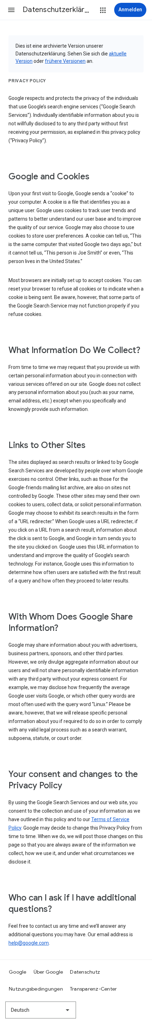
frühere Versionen (65, 61)
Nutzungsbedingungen (36, 989)
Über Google (48, 972)
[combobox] (40, 1010)
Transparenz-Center (93, 989)
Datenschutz (85, 972)
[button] (11, 9)
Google (18, 972)
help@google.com (28, 943)
